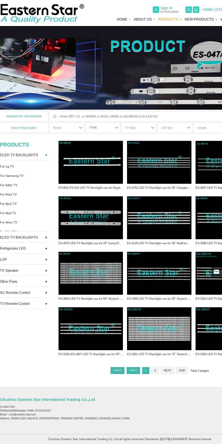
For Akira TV (8, 222)
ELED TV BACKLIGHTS (19, 237)
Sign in (169, 9)
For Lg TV (7, 166)
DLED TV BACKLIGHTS (19, 155)
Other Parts (8, 281)
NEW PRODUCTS (199, 19)
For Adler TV (8, 185)
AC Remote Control (15, 292)
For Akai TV (8, 213)
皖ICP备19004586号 (174, 439)
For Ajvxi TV (8, 203)
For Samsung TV (11, 175)
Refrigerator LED (13, 248)
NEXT (167, 370)
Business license (200, 439)
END (182, 370)
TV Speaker (9, 270)
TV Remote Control (15, 304)
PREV (133, 370)
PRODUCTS (168, 19)
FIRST (117, 370)
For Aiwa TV (8, 194)
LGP (3, 259)
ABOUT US (143, 19)
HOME (122, 19)
